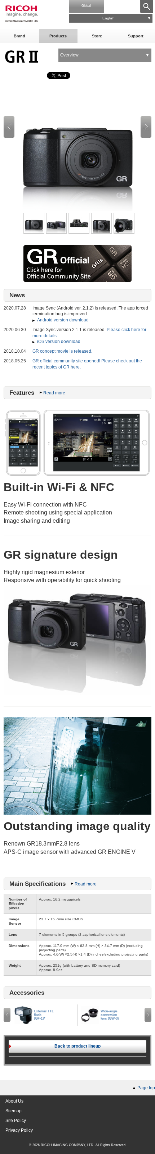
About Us (14, 1101)
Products (58, 36)
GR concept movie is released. (62, 351)
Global (86, 6)
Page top (146, 1087)
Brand (19, 36)
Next (146, 127)
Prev (9, 127)
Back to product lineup (77, 1046)
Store (97, 36)
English (108, 18)
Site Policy (15, 1120)
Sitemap (13, 1110)
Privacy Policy (19, 1130)
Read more (54, 392)
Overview (69, 55)
